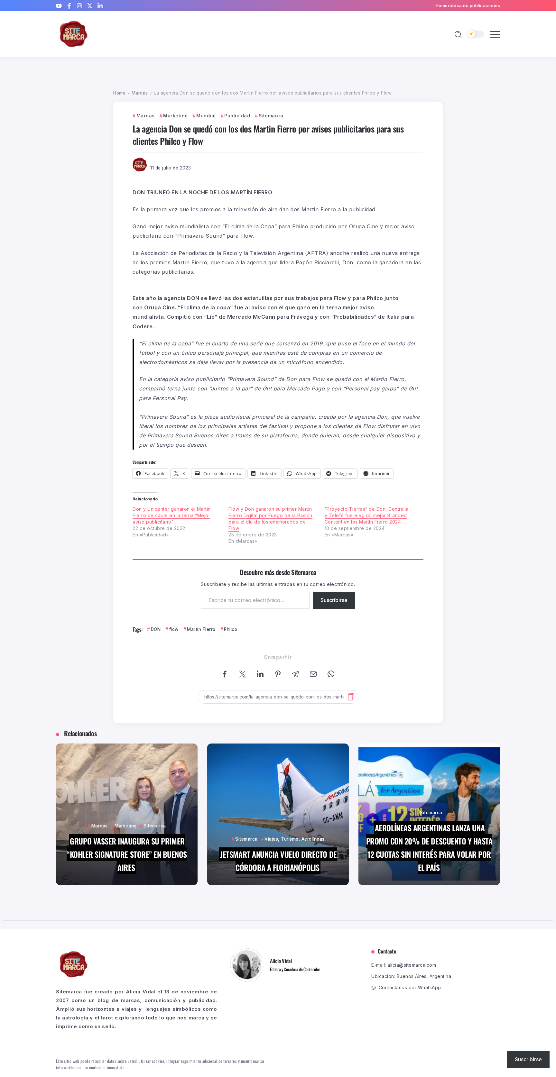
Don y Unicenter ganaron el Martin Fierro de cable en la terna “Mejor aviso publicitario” (172, 515)
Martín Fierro (201, 629)
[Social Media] (59, 6)
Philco (230, 629)
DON (156, 629)
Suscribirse (334, 600)
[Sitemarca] (73, 34)
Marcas (140, 93)
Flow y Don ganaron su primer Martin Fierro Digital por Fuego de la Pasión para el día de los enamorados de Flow (270, 518)
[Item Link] (127, 814)
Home (119, 93)
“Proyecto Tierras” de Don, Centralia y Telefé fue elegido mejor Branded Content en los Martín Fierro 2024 (367, 515)
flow (174, 629)
